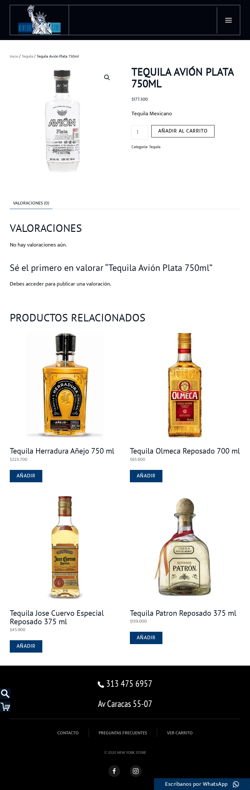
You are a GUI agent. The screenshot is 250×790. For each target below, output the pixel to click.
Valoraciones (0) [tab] (31, 203)
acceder (35, 284)
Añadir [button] (26, 476)
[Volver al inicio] (39, 20)
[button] (228, 20)
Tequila (27, 56)
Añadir (146, 637)
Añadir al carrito (183, 131)
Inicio (14, 56)
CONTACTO (68, 733)
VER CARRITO (180, 733)
